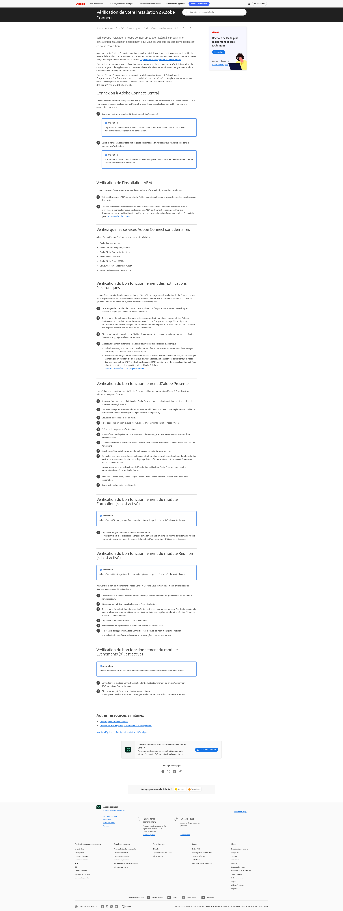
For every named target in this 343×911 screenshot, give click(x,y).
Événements (235, 860)
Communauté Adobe (198, 856)
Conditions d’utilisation (232, 906)
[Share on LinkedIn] (174, 772)
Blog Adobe (234, 889)
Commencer (107, 819)
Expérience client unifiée (122, 856)
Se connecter (259, 4)
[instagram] (107, 906)
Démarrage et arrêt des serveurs (114, 721)
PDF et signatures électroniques (121, 4)
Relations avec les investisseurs (241, 871)
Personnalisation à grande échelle (125, 849)
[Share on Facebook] (163, 772)
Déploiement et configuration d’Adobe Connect (160, 59)
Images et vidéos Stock (82, 874)
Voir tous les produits (82, 878)
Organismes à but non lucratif (162, 853)
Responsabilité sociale (238, 867)
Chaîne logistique (236, 874)
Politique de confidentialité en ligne (132, 732)
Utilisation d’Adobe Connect (119, 216)
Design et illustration (82, 856)
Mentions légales (103, 732)
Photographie (79, 853)
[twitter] (111, 906)
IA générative (79, 849)
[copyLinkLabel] (180, 772)
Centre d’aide (196, 849)
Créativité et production (121, 860)
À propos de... (235, 853)
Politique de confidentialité (214, 906)
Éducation (156, 849)
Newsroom (234, 863)
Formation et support (174, 4)
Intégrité (233, 881)
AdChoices (264, 906)
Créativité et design (96, 4)
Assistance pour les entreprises (202, 863)
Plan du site (253, 906)
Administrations (158, 856)
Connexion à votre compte (239, 849)
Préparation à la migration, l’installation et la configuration (126, 725)
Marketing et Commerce (149, 4)
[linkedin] (116, 906)
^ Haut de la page (240, 812)
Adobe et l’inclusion (237, 885)
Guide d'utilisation (109, 823)
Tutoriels (106, 826)
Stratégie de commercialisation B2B (126, 863)
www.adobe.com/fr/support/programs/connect (125, 368)
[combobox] (214, 12)
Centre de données (237, 878)
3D (76, 867)
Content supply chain (121, 853)
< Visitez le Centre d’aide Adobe (113, 810)
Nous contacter (185, 835)
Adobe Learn (196, 860)
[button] (249, 4)
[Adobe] (80, 3)
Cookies (244, 906)
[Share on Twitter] (168, 772)
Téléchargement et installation (202, 853)
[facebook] (102, 906)
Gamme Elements (81, 871)
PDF (76, 863)
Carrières (234, 856)
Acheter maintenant (199, 4)
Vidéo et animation (81, 860)
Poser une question (149, 835)
